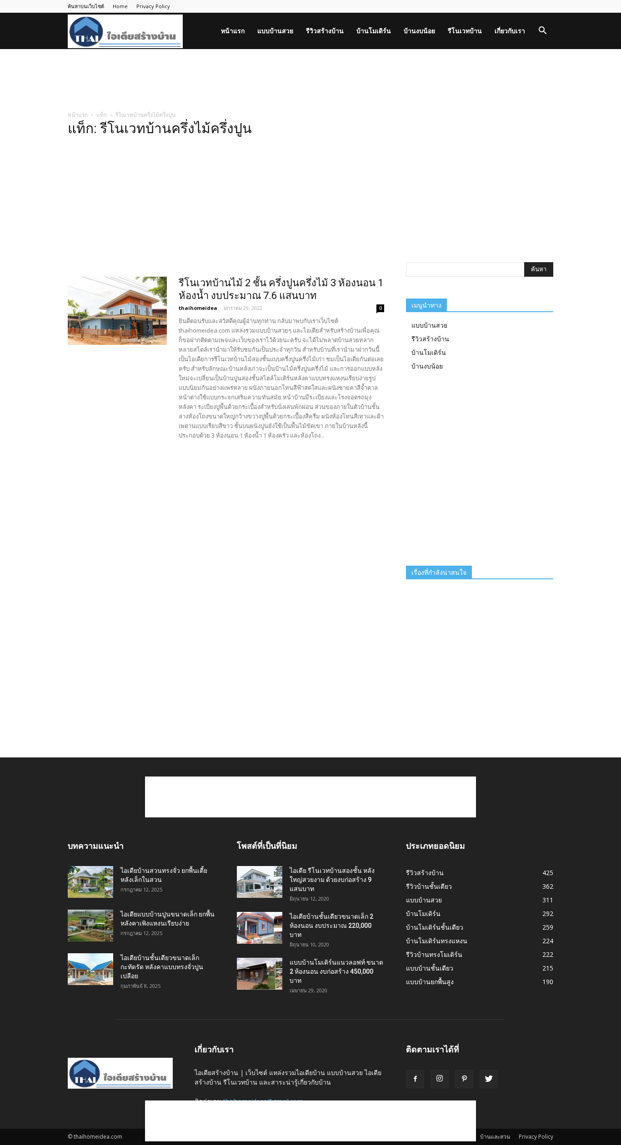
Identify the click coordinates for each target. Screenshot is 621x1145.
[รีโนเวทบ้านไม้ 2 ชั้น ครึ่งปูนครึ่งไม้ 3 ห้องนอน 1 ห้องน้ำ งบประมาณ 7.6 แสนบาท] (117, 311)
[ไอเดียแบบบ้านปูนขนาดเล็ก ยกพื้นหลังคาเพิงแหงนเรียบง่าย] (90, 925)
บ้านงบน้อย (419, 30)
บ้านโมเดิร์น (373, 30)
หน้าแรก (233, 30)
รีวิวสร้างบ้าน (325, 30)
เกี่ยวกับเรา (510, 30)
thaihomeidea (198, 307)
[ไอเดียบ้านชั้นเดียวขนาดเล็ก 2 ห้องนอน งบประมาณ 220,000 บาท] (259, 928)
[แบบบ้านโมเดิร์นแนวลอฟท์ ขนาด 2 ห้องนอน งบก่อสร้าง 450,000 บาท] (259, 974)
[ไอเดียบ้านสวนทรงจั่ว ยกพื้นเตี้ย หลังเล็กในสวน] (90, 882)
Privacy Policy (153, 6)
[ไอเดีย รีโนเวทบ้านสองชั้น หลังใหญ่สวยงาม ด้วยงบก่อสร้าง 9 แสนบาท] (259, 882)
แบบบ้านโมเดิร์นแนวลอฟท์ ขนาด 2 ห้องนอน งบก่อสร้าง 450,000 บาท (336, 971)
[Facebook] (415, 1079)
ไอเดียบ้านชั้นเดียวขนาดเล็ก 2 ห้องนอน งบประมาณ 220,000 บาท (331, 925)
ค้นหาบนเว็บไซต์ (86, 6)
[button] (542, 31)
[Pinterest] (464, 1079)
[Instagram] (440, 1079)
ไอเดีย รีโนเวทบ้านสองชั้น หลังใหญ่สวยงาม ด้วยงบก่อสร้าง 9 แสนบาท (332, 879)
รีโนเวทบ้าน (465, 30)
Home (120, 6)
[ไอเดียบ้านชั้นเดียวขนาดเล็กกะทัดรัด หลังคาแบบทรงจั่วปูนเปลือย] (90, 969)
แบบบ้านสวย (275, 30)
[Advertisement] (310, 80)
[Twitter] (489, 1079)
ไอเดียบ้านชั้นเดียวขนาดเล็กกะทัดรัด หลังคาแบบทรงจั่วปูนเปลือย (161, 967)
